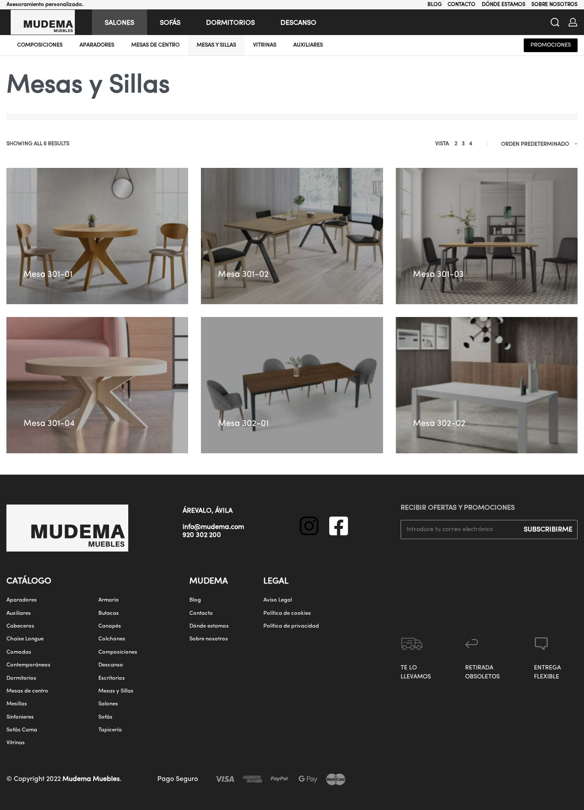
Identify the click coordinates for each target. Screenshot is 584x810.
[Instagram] (309, 526)
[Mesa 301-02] (292, 236)
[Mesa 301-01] (97, 236)
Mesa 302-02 (439, 424)
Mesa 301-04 (49, 424)
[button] (115, 255)
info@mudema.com (213, 527)
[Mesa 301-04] (97, 385)
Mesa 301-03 (438, 274)
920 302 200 (202, 535)
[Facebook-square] (338, 526)
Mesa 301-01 (48, 274)
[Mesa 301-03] (487, 236)
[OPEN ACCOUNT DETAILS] (573, 22)
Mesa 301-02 (243, 274)
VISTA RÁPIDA (82, 258)
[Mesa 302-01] (292, 385)
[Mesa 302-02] (487, 385)
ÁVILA (224, 511)
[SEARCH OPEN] (555, 22)
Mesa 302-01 (243, 424)
